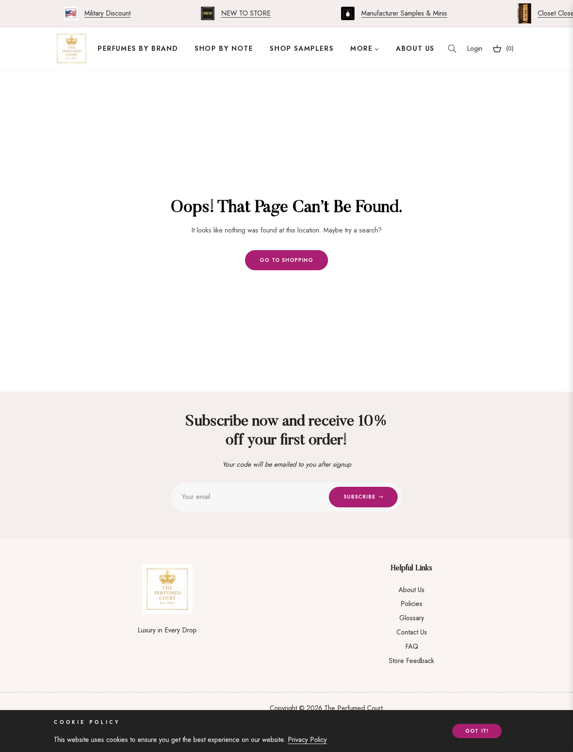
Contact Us (411, 632)
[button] (452, 48)
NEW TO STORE (239, 13)
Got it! (477, 731)
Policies (411, 603)
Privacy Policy (307, 739)
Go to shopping (286, 260)
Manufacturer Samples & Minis (398, 13)
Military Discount (101, 13)
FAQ (411, 646)
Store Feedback (411, 661)
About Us (411, 590)
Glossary (411, 618)
